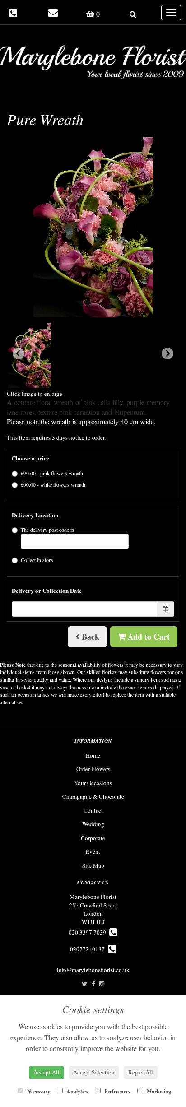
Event (93, 851)
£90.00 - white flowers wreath (53, 484)
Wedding (93, 824)
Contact (93, 810)
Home (93, 755)
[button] (29, 356)
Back (89, 636)
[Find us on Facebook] (93, 984)
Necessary (38, 1091)
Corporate (93, 838)
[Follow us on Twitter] (84, 984)
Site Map (93, 865)
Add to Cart (148, 636)
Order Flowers (93, 769)
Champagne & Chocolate (93, 796)
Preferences (116, 1091)
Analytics (76, 1091)
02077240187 (89, 949)
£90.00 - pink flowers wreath (52, 473)
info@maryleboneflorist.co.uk (93, 970)
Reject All (140, 1072)
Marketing (158, 1091)
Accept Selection (94, 1072)
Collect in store (37, 559)
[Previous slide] (18, 353)
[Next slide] (167, 353)
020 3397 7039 (89, 932)
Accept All (46, 1072)
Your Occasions (93, 783)
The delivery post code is (47, 529)
